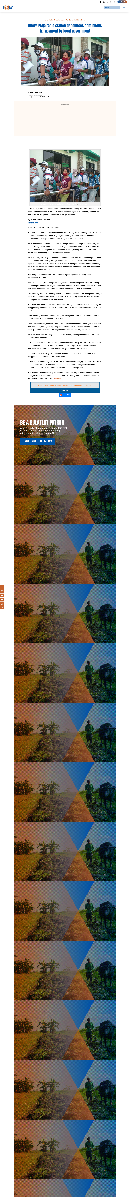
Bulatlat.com (33, 223)
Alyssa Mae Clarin (36, 92)
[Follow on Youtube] (110, 2)
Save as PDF (66, 395)
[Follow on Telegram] (114, 2)
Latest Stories (49, 20)
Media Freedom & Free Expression (65, 20)
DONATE (122, 2)
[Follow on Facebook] (100, 2)
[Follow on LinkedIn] (107, 2)
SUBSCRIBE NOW (38, 441)
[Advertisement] (69, 120)
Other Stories (81, 20)
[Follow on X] (104, 2)
